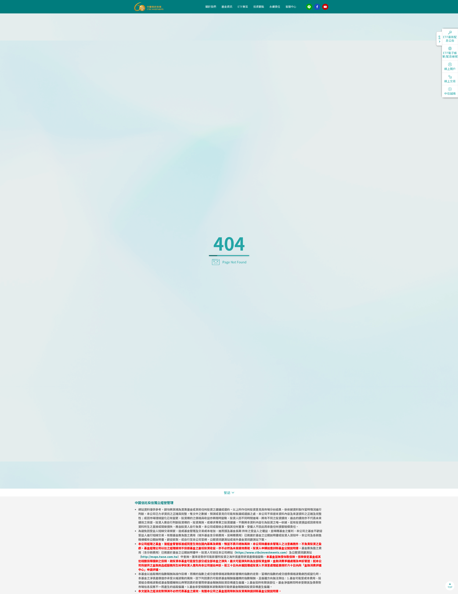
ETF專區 (243, 6)
